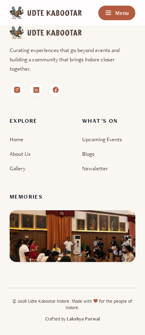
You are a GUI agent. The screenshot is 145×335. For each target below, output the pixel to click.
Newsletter (95, 168)
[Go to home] (46, 12)
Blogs (88, 153)
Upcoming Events (102, 139)
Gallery (17, 168)
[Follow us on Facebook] (55, 90)
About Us (20, 153)
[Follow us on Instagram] (17, 90)
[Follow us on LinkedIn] (36, 90)
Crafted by (72, 319)
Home (16, 139)
